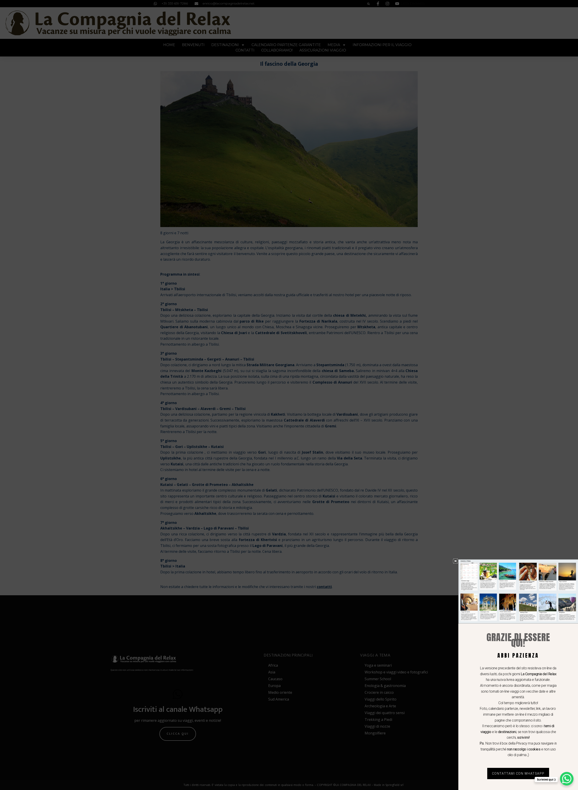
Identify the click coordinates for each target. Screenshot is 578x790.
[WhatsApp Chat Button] (566, 778)
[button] (455, 561)
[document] (289, 395)
